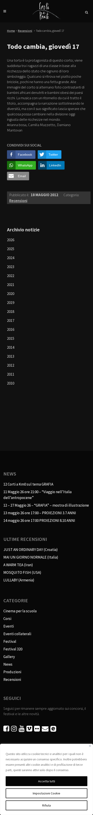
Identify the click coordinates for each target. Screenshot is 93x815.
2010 (10, 383)
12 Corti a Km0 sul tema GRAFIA (28, 484)
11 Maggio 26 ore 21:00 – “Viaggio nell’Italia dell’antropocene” (37, 494)
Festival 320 (12, 649)
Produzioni (12, 671)
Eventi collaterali (17, 633)
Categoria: (71, 194)
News (7, 664)
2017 (10, 320)
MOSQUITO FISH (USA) (22, 572)
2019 (10, 302)
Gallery (9, 656)
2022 (10, 275)
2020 (10, 293)
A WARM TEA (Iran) (18, 564)
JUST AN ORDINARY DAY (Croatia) (30, 549)
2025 (10, 248)
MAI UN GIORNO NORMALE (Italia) (30, 557)
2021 (10, 284)
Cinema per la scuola (20, 611)
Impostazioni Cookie (46, 793)
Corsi (7, 618)
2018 (10, 311)
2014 (10, 347)
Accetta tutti (46, 781)
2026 (10, 239)
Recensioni (25, 31)
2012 (10, 365)
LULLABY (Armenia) (18, 580)
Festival (9, 641)
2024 (10, 257)
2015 (10, 338)
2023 (10, 266)
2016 (10, 329)
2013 (10, 356)
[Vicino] (90, 746)
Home (11, 31)
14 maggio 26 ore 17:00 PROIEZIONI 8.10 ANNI (39, 520)
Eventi (8, 626)
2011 (10, 374)
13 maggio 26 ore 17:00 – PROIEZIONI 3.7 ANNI (39, 512)
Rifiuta (46, 805)
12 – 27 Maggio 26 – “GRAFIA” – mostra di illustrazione (46, 505)
